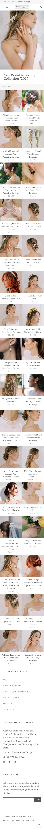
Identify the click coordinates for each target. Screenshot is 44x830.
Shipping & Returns (12, 686)
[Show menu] (3, 7)
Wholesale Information (15, 692)
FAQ (5, 680)
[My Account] (35, 7)
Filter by (6, 87)
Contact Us (9, 710)
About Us (7, 704)
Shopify (30, 821)
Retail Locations (12, 698)
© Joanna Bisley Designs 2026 (17, 816)
